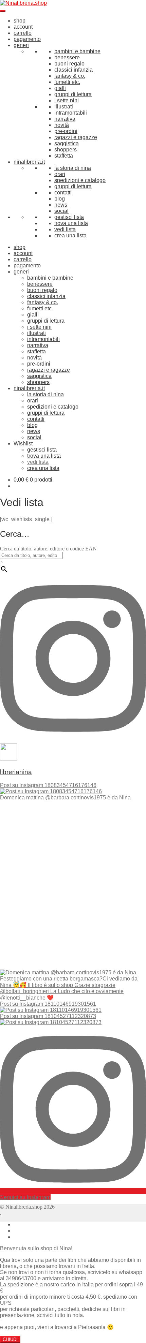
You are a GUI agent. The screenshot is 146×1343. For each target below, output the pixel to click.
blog (59, 199)
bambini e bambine (77, 51)
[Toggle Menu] (2, 11)
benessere (67, 57)
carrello (23, 33)
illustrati (63, 106)
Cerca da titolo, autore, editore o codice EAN (48, 548)
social (61, 211)
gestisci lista (69, 217)
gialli (60, 88)
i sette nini (66, 100)
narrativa (64, 119)
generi (21, 45)
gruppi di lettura (73, 94)
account (23, 27)
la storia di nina (72, 168)
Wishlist (23, 443)
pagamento (27, 39)
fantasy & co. (69, 76)
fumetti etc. (67, 82)
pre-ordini (65, 131)
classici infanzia (73, 70)
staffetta (63, 156)
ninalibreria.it (29, 162)
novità (61, 125)
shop (19, 21)
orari (59, 174)
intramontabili (70, 113)
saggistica (66, 143)
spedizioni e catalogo (80, 180)
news (60, 205)
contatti (63, 192)
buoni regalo (69, 64)
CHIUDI (10, 1339)
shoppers (65, 149)
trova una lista (71, 223)
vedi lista (65, 229)
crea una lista (70, 235)
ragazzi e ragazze (75, 137)
